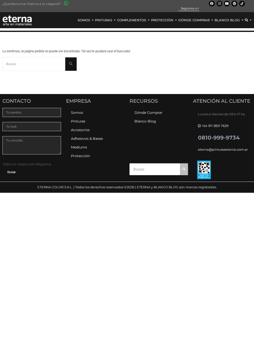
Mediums (79, 147)
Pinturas (78, 121)
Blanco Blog (145, 121)
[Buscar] (71, 64)
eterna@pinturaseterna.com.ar (223, 149)
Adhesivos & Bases (87, 138)
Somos (77, 112)
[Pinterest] (234, 3)
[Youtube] (227, 3)
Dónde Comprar (148, 112)
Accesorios (80, 130)
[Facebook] (212, 3)
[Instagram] (219, 3)
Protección (80, 156)
